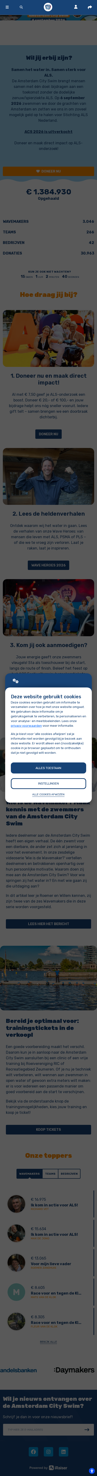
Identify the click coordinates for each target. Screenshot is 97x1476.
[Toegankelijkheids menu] (92, 1471)
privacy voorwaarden (26, 725)
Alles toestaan (48, 768)
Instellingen (48, 783)
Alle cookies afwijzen (48, 794)
